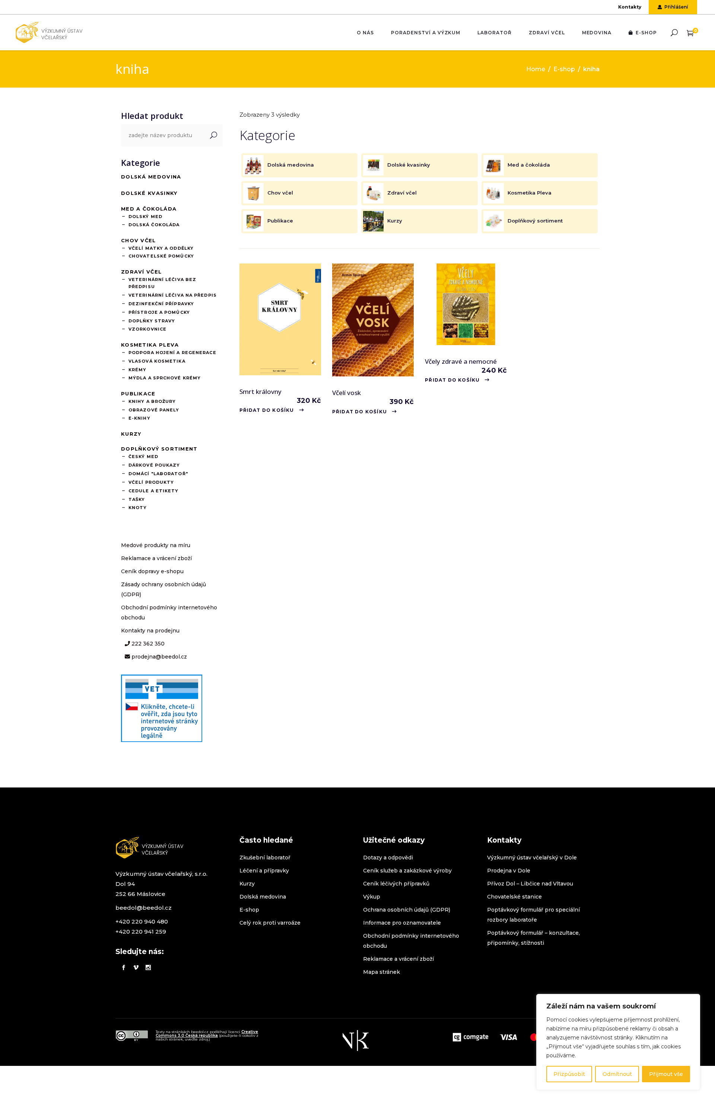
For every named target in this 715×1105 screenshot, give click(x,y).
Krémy (137, 369)
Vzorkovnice (147, 329)
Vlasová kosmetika (156, 361)
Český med (143, 456)
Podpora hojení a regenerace (172, 352)
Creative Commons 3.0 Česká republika (207, 1033)
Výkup (371, 896)
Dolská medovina (151, 177)
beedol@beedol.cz (143, 907)
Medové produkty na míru (155, 545)
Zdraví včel (141, 272)
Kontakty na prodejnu (150, 630)
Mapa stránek (381, 972)
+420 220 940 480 (141, 921)
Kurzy (131, 434)
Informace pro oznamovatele (402, 922)
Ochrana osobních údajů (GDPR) (406, 909)
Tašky (136, 499)
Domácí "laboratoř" (158, 473)
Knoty (137, 507)
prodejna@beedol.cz (158, 656)
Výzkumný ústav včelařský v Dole (532, 857)
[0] (690, 32)
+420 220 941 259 (140, 931)
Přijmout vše (666, 1074)
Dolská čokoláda (154, 224)
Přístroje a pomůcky (159, 312)
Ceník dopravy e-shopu (152, 571)
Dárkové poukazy (154, 465)
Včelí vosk (346, 392)
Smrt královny (260, 391)
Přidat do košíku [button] (266, 410)
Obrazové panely (153, 410)
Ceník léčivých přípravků (396, 883)
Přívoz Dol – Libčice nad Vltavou (530, 883)
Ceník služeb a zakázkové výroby (407, 870)
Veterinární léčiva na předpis (172, 295)
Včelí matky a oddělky (161, 248)
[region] (618, 1042)
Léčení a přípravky (264, 870)
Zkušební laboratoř (264, 857)
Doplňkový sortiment (159, 449)
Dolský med (145, 216)
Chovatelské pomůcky (161, 256)
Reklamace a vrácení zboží (156, 558)
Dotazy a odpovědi (388, 857)
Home (535, 69)
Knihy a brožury (152, 401)
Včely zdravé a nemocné (461, 361)
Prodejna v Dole (508, 870)
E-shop (564, 69)
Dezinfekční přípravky (161, 303)
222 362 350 (147, 643)
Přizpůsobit (569, 1074)
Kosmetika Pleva (150, 345)
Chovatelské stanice (514, 896)
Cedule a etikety (153, 490)
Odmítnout (617, 1074)
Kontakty (629, 7)
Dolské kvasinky (149, 193)
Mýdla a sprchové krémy (164, 378)
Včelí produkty (151, 482)
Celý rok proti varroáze (270, 922)
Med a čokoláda (149, 209)
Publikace (138, 394)
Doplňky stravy (151, 320)
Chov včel (138, 240)
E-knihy (139, 418)
